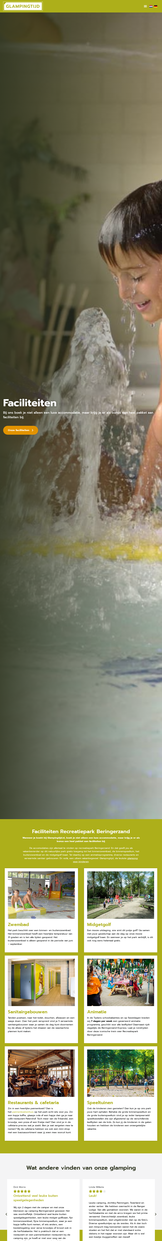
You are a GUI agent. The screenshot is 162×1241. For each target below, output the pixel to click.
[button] (145, 6)
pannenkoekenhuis (23, 1112)
